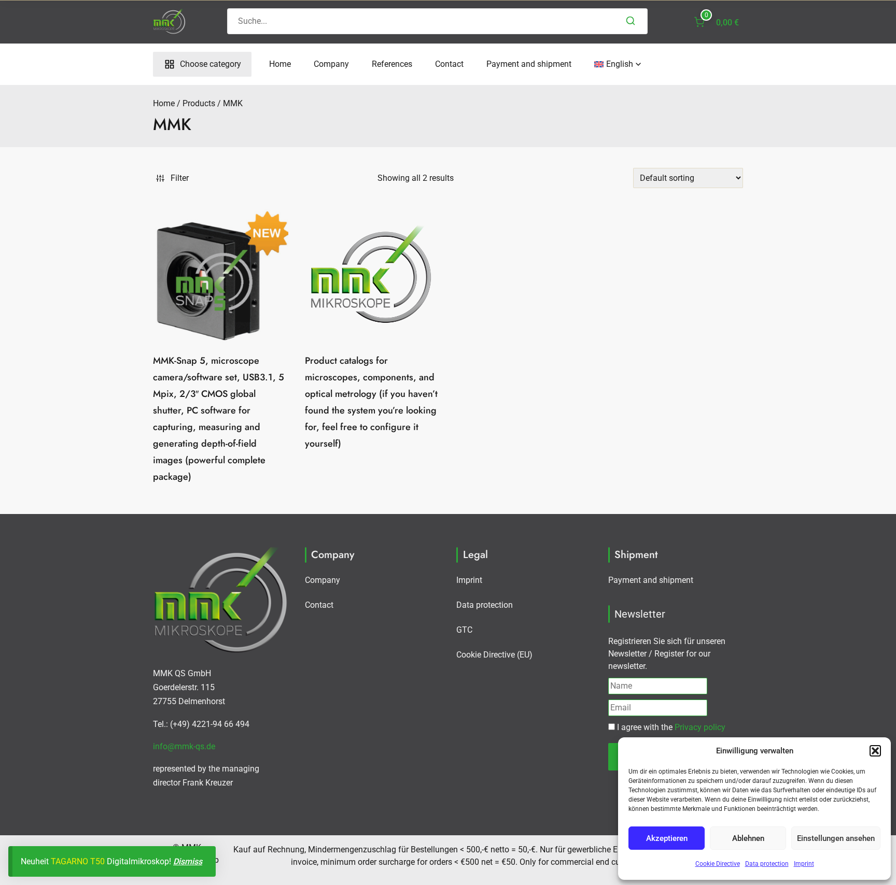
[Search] (630, 21)
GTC (464, 630)
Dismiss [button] (187, 861)
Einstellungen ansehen (836, 838)
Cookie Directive (717, 863)
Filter (180, 178)
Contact (449, 64)
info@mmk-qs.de (184, 746)
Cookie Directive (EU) (494, 655)
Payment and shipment (528, 64)
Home (280, 64)
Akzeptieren (667, 838)
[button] (875, 751)
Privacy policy (700, 727)
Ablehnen (748, 838)
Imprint (804, 863)
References (392, 64)
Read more (372, 470)
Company (331, 64)
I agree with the (670, 727)
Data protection (767, 863)
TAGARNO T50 (78, 861)
